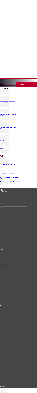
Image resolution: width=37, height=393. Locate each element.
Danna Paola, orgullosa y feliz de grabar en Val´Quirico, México (8, 153)
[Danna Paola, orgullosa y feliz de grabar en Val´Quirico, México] (4, 152)
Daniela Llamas (1, 102)
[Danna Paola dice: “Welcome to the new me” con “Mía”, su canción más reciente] (4, 126)
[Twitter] (35, 78)
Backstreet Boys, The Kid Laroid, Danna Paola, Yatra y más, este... (9, 114)
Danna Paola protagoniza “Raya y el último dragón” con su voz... (8, 147)
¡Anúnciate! (2, 190)
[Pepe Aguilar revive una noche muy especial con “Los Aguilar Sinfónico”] (1, 180)
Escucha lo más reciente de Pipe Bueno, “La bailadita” (7, 164)
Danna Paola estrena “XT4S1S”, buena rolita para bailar (7, 101)
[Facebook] (32, 78)
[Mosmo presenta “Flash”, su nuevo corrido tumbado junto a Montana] (1, 176)
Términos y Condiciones (3, 390)
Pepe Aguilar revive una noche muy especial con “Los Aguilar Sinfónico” (9, 181)
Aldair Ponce (1, 165)
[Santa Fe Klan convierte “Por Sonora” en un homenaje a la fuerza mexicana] (1, 172)
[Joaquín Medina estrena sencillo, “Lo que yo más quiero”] (1, 184)
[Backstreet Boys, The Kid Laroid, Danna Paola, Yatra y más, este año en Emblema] (4, 113)
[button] (19, 86)
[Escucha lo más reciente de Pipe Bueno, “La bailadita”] (4, 163)
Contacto (2, 391)
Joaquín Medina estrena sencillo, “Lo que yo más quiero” (7, 185)
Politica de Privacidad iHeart (4, 389)
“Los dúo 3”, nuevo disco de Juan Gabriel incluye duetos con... (8, 94)
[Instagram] (34, 78)
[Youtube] (36, 78)
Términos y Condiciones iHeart (4, 191)
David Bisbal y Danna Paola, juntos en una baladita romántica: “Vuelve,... (10, 140)
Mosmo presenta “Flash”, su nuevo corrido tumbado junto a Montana (9, 177)
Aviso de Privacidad (3, 189)
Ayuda (1, 388)
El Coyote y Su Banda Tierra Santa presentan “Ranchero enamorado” (9, 169)
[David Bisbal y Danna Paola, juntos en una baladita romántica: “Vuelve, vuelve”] (4, 139)
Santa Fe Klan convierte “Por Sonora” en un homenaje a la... (8, 173)
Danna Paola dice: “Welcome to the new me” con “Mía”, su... (8, 127)
